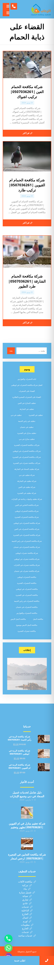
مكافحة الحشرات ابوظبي (26, 577)
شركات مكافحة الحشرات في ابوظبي (27, 451)
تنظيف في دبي (16, 415)
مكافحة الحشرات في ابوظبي (27, 589)
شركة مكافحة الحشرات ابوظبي (27, 511)
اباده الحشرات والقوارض (27, 379)
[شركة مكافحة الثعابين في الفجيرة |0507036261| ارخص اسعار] (27, 844)
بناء (25, 888)
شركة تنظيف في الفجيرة (26, 493)
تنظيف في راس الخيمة (26, 421)
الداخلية (25, 910)
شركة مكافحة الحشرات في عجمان (27, 547)
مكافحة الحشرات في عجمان (27, 607)
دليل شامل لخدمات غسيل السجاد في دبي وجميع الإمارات (27, 794)
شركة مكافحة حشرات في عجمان (26, 571)
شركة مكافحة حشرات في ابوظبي (26, 559)
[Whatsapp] (8, 948)
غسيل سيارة (25, 892)
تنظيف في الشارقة (27, 409)
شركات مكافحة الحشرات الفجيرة (26, 445)
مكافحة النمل (38, 619)
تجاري (25, 899)
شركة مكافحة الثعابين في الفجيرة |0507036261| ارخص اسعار (27, 856)
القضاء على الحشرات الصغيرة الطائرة (26, 397)
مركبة (25, 885)
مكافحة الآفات (25, 881)
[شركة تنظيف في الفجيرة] (40, 9)
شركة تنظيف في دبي (27, 475)
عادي (25, 903)
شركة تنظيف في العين (26, 487)
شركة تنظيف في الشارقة (26, 481)
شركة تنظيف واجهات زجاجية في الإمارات (26, 499)
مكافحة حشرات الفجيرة (27, 631)
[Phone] (8, 939)
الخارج (25, 914)
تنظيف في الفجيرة (36, 415)
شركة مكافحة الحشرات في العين (26, 529)
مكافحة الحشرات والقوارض (26, 613)
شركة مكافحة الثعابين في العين (27, 505)
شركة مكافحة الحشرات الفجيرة (27, 517)
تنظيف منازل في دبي (27, 439)
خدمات (25, 906)
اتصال (25, 917)
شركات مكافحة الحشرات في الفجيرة (27, 457)
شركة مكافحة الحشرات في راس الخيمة (27, 541)
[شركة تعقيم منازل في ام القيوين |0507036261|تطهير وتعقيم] (27, 813)
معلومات (25, 924)
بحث (11, 351)
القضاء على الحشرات (27, 391)
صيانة (25, 896)
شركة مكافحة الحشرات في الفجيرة (26, 535)
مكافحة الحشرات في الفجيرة (27, 595)
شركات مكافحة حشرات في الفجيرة (26, 463)
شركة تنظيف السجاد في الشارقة (26, 469)
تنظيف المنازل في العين (27, 403)
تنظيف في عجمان (26, 427)
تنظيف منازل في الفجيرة (26, 433)
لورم (25, 921)
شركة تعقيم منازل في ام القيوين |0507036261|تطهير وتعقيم (27, 825)
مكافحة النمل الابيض (18, 619)
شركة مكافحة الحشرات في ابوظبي (27, 523)
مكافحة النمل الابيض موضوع (26, 625)
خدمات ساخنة (25, 935)
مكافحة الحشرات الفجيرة (26, 583)
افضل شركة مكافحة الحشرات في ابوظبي (26, 385)
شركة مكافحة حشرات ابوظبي (26, 553)
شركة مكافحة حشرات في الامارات (27, 565)
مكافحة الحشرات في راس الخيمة (26, 601)
